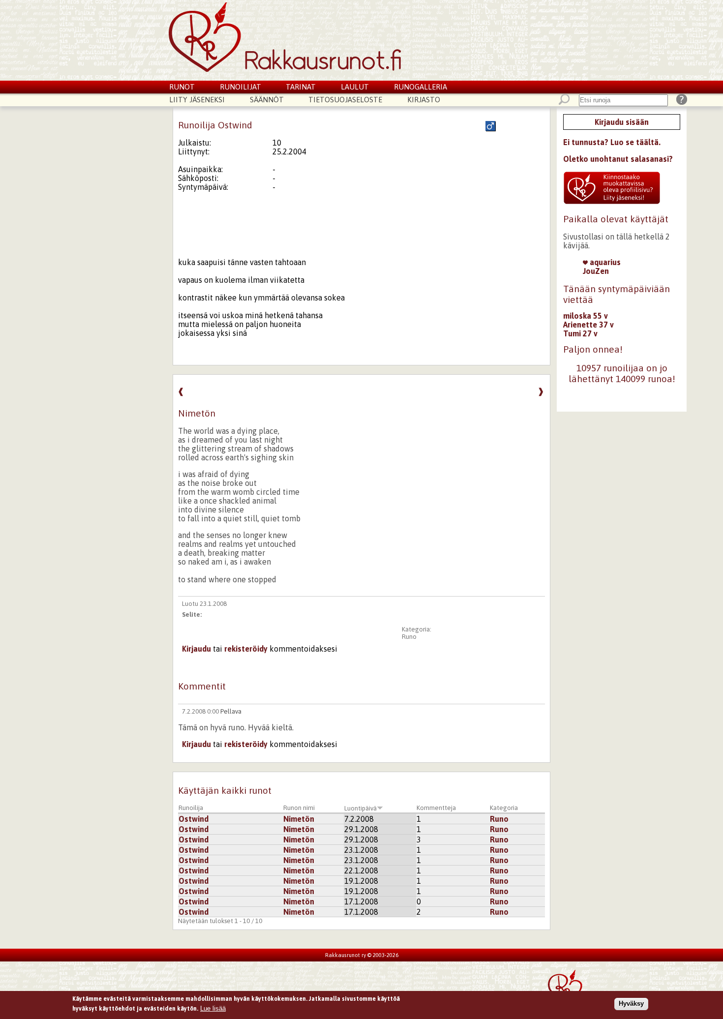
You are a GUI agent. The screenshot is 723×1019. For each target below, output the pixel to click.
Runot (182, 87)
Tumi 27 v (580, 333)
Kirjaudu (196, 648)
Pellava (230, 711)
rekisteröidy (246, 648)
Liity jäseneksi (197, 99)
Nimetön (298, 818)
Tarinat (301, 87)
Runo (409, 636)
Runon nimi (299, 807)
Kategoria (504, 807)
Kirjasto (423, 99)
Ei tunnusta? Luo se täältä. (612, 142)
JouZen (596, 271)
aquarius (604, 262)
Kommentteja (436, 807)
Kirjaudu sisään (622, 122)
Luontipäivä (360, 808)
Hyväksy (631, 1003)
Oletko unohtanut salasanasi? (618, 158)
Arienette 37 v (588, 324)
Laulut (355, 87)
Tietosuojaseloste (345, 99)
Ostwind (194, 818)
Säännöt (267, 99)
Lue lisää (213, 1008)
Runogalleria (420, 87)
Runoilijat (240, 87)
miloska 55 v (585, 315)
